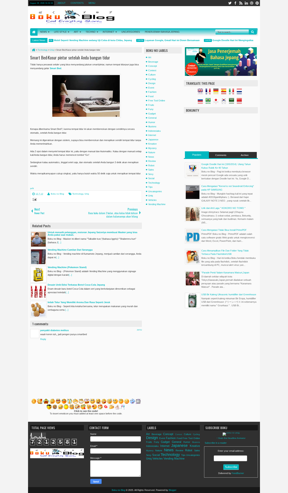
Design (151, 83)
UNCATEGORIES (130, 32)
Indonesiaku (154, 131)
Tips (150, 187)
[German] (217, 92)
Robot (151, 165)
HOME (34, 32)
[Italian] (232, 92)
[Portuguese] (209, 102)
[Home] (33, 50)
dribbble (251, 3)
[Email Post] (33, 200)
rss (241, 3)
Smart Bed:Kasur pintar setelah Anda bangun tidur (70, 57)
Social (151, 178)
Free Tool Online (156, 100)
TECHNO (91, 32)
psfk (32, 188)
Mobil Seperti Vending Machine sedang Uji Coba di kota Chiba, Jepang (89, 40)
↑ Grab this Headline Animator (231, 438)
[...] (59, 242)
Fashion (152, 92)
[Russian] (201, 102)
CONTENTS (77, 3)
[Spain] (224, 92)
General (152, 118)
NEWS (43, 32)
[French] (209, 92)
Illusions (152, 126)
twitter (230, 3)
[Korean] (224, 102)
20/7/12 (139, 330)
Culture (152, 74)
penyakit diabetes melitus (54, 330)
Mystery (152, 148)
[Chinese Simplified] (240, 102)
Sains (151, 169)
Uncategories (155, 191)
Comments (220, 155)
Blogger (172, 490)
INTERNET (108, 32)
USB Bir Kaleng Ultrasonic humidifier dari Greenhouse (228, 294)
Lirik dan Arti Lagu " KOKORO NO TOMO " (223, 208)
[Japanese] (217, 102)
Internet (152, 135)
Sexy (150, 174)
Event (151, 87)
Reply (43, 339)
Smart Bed (55, 68)
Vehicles (152, 200)
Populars (196, 154)
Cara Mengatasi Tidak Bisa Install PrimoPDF (224, 230)
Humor (151, 122)
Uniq (87, 194)
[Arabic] (232, 102)
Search (253, 32)
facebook (235, 3)
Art (149, 57)
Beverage (153, 61)
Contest (152, 70)
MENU (92, 3)
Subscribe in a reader (216, 443)
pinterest (257, 3)
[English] (201, 92)
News (151, 157)
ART (76, 32)
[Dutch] (240, 92)
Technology (77, 194)
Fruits (151, 105)
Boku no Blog (57, 194)
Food (150, 96)
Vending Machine (157, 204)
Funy (150, 109)
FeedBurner (238, 473)
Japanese (153, 139)
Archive (245, 155)
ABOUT (62, 3)
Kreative (152, 143)
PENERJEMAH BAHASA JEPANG (162, 32)
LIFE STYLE (60, 32)
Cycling (152, 79)
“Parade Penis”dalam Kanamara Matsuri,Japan (225, 272)
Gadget (152, 113)
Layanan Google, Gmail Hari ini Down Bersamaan (167, 40)
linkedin (246, 3)
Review (152, 161)
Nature (151, 152)
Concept (152, 66)
